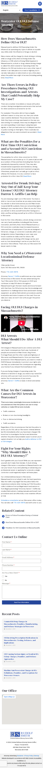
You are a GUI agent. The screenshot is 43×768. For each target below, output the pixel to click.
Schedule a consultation (10, 500)
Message (6, 583)
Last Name (6, 550)
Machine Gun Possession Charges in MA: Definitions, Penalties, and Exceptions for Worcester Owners (21, 673)
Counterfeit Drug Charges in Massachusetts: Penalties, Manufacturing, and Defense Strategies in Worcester (21, 624)
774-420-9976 (12, 272)
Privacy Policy (28, 755)
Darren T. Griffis (13, 276)
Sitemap (36, 755)
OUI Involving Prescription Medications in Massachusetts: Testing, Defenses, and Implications (21, 640)
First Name (6, 542)
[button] (32, 3)
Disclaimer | (20, 755)
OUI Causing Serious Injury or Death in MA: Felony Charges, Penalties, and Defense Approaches (21, 656)
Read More (9, 78)
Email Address (8, 557)
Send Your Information (21, 602)
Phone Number (8, 565)
